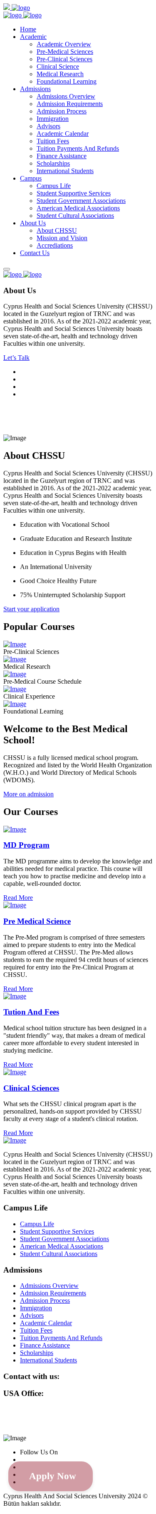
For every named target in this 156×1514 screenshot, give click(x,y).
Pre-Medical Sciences (65, 51)
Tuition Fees (53, 141)
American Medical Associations (78, 208)
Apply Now (52, 1476)
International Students (65, 170)
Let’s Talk (16, 357)
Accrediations (55, 245)
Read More (18, 897)
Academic (33, 36)
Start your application (31, 608)
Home (28, 29)
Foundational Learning (67, 81)
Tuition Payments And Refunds (78, 148)
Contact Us (35, 252)
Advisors (48, 126)
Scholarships (53, 163)
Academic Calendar (63, 133)
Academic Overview (64, 44)
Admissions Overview (66, 96)
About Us (33, 223)
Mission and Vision (62, 237)
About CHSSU (57, 230)
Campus (31, 178)
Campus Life (54, 185)
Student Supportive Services (74, 193)
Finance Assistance (62, 155)
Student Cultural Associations (75, 215)
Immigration (53, 118)
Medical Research (60, 73)
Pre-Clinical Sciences (64, 59)
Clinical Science (58, 66)
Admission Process (62, 111)
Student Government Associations (81, 200)
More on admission (28, 794)
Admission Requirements (70, 103)
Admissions (35, 88)
